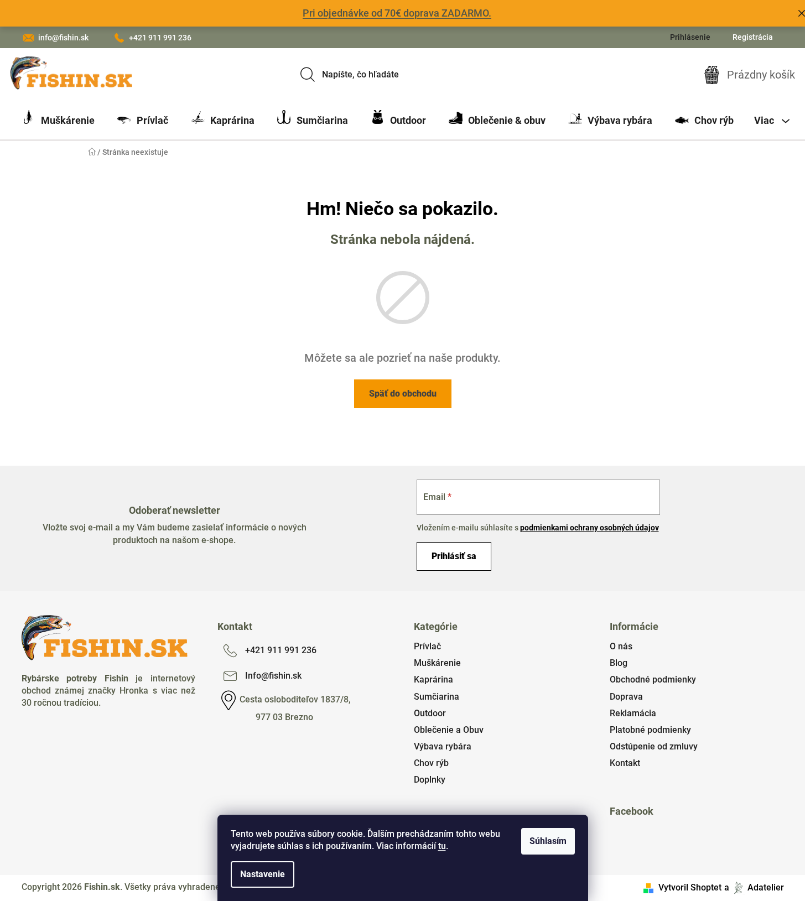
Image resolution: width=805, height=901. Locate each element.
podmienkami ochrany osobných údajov (589, 527)
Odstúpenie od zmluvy (654, 746)
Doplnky (429, 779)
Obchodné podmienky (653, 679)
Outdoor (430, 713)
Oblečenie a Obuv (449, 730)
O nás (621, 646)
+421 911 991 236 (160, 37)
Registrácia (753, 37)
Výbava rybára (442, 746)
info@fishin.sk (63, 37)
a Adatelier (754, 887)
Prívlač (427, 646)
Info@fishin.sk (273, 675)
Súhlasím (548, 841)
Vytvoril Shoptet (689, 887)
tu (442, 846)
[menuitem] (58, 120)
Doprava (626, 696)
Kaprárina (433, 679)
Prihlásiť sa (454, 556)
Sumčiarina (436, 696)
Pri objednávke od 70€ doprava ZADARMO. (397, 13)
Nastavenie (262, 874)
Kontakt (625, 763)
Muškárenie (437, 663)
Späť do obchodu (403, 393)
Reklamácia (633, 713)
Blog (618, 663)
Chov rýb (431, 763)
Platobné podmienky (650, 730)
